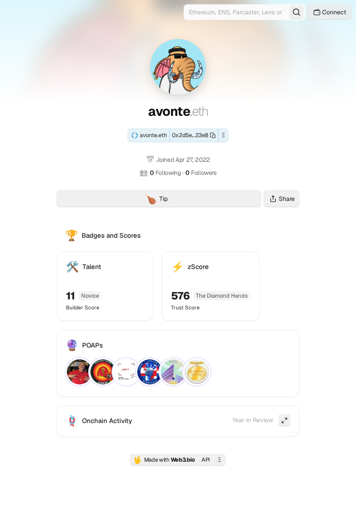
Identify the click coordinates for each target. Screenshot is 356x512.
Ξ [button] (223, 135)
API (205, 459)
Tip (202, 199)
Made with (164, 460)
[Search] (296, 12)
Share (287, 199)
